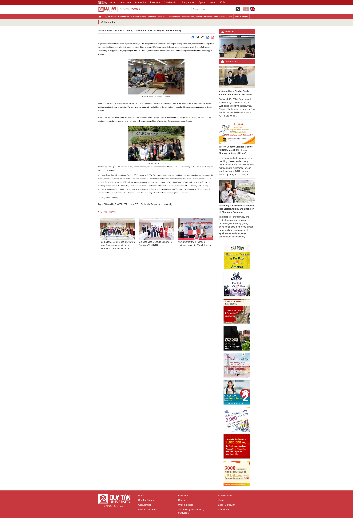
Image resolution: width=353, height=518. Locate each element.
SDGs (222, 2)
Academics (140, 2)
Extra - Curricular (241, 17)
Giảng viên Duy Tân (113, 204)
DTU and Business (138, 17)
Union (230, 17)
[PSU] (237, 284)
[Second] (237, 392)
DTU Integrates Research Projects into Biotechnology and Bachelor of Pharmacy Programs (237, 208)
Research (152, 17)
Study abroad (188, 2)
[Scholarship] (237, 473)
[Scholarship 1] (237, 446)
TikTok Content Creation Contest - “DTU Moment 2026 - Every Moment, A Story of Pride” (237, 150)
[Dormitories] (237, 419)
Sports (202, 2)
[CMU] (237, 311)
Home (141, 495)
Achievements (219, 17)
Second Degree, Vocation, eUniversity (197, 17)
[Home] (100, 16)
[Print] (202, 38)
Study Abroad (224, 509)
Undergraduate (174, 17)
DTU (137, 204)
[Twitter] (198, 38)
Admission (125, 2)
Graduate (161, 17)
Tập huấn (129, 204)
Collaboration (123, 17)
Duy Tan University (117, 506)
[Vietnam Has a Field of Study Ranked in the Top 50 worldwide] (237, 77)
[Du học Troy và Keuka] (237, 365)
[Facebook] (193, 38)
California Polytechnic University (157, 204)
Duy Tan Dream (110, 17)
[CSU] (237, 257)
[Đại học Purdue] (237, 338)
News (212, 2)
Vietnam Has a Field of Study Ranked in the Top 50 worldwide (235, 93)
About (113, 2)
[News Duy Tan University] (119, 9)
